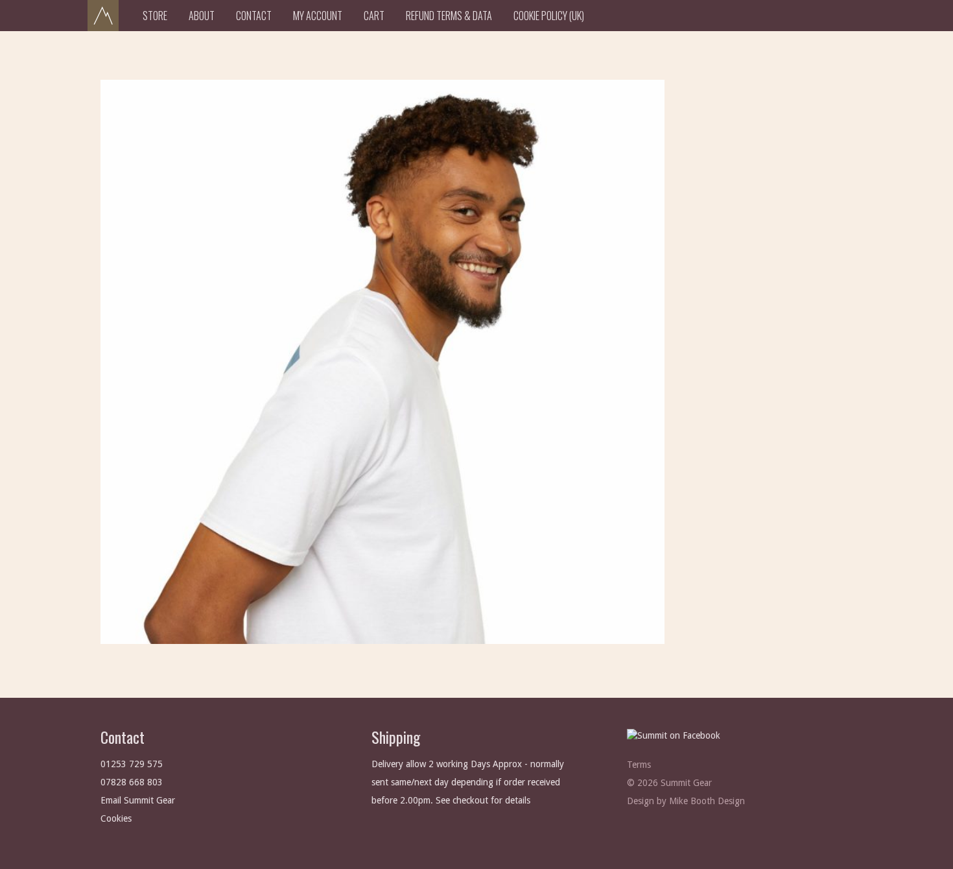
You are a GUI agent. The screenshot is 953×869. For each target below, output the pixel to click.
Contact (254, 15)
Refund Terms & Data (449, 15)
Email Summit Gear (137, 800)
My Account (317, 15)
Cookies (116, 818)
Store (155, 15)
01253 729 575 (131, 764)
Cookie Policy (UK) (548, 15)
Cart (374, 15)
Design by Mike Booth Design (686, 801)
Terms (639, 764)
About (202, 15)
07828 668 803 (131, 782)
